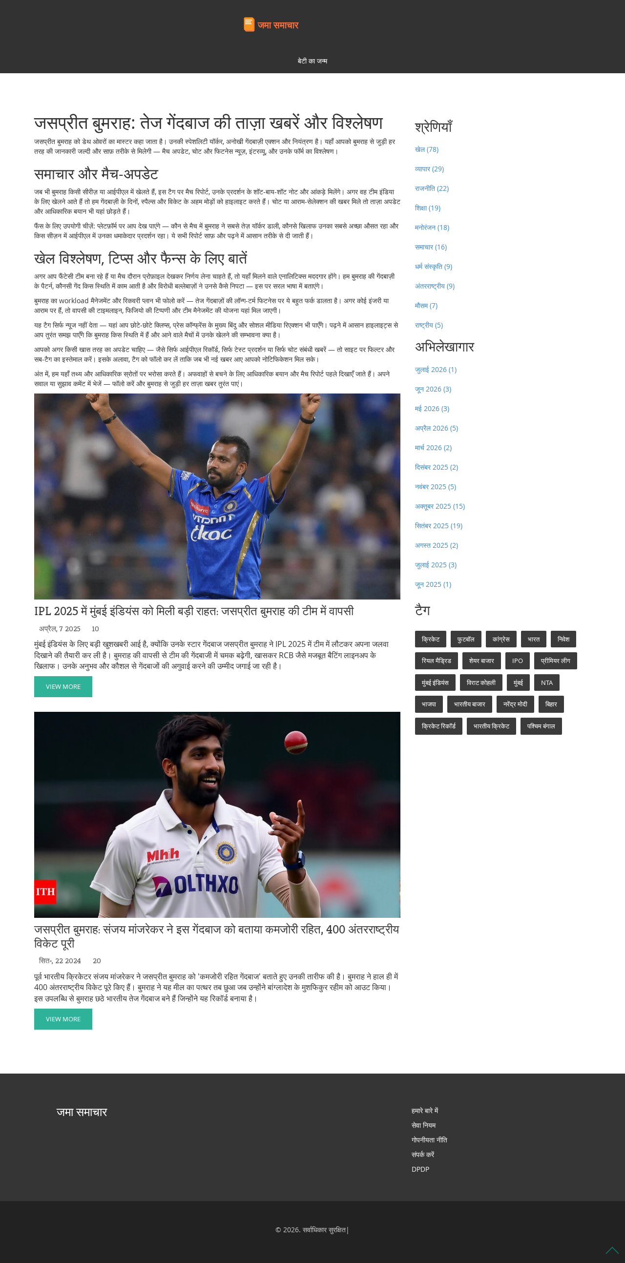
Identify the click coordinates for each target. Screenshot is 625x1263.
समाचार (431, 246)
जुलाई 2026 (436, 369)
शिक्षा (427, 207)
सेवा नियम (424, 1125)
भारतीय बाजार (469, 704)
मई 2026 (432, 408)
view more (63, 686)
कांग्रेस (501, 639)
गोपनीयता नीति (429, 1139)
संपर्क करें (423, 1154)
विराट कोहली (481, 682)
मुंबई (518, 682)
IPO (517, 660)
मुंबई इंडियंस (435, 682)
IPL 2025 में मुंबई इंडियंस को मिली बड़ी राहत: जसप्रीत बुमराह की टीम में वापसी (194, 611)
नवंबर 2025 (435, 486)
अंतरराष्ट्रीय (435, 285)
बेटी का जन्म (312, 60)
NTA (547, 682)
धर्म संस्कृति (433, 266)
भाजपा (429, 704)
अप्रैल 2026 (436, 428)
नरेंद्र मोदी (515, 704)
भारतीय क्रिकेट (491, 726)
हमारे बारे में (425, 1110)
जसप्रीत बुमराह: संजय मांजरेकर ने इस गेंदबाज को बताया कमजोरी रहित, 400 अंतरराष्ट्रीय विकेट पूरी (216, 937)
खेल (426, 149)
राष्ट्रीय (429, 325)
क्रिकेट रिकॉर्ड (439, 726)
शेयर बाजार (481, 660)
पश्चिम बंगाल (541, 726)
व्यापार (429, 168)
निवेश (563, 639)
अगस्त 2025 (436, 545)
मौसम (426, 305)
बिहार (551, 704)
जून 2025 (433, 584)
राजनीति (432, 188)
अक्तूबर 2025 (440, 506)
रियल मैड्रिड (436, 660)
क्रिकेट (430, 639)
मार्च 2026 (433, 447)
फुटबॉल (466, 639)
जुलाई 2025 (436, 564)
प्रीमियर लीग (555, 660)
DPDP (420, 1169)
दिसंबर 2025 (436, 467)
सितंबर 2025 (438, 525)
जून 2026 (433, 388)
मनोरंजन (432, 227)
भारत (534, 639)
